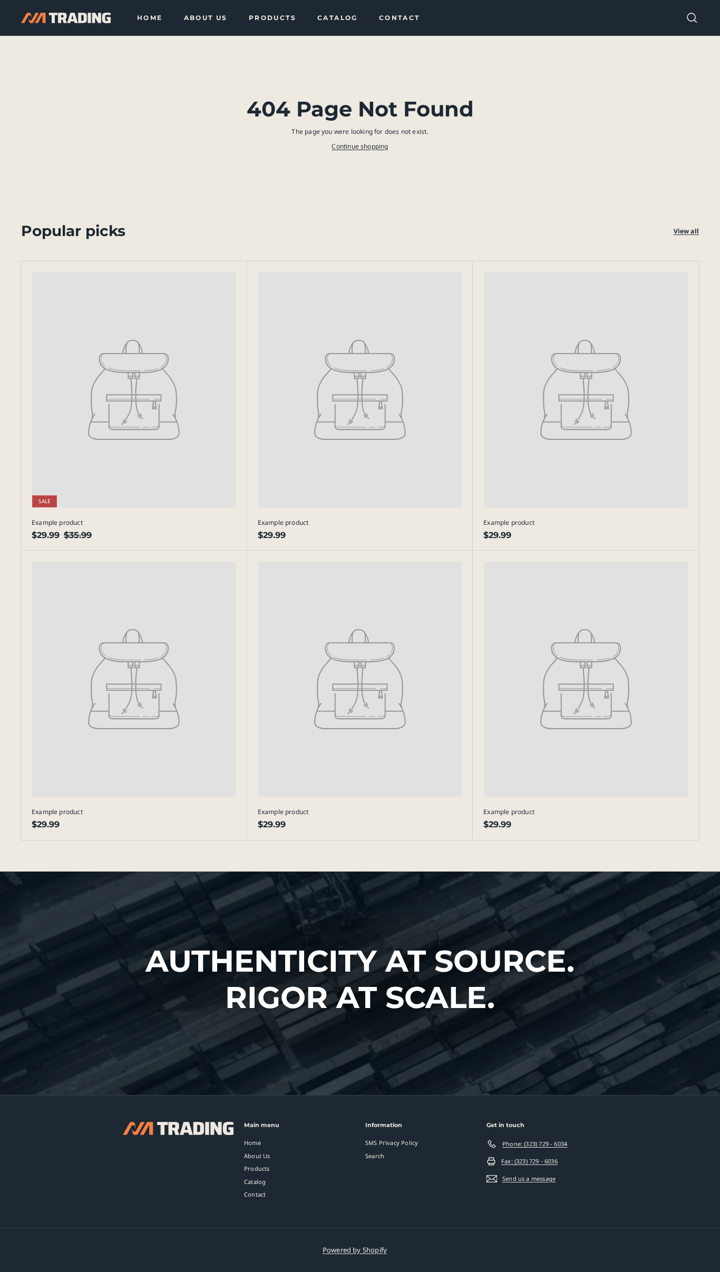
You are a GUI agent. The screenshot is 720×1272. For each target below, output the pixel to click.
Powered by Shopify (355, 1250)
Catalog (337, 18)
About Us (206, 18)
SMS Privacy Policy (391, 1143)
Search (374, 1156)
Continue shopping (360, 146)
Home (150, 18)
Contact (399, 18)
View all (686, 231)
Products (272, 18)
